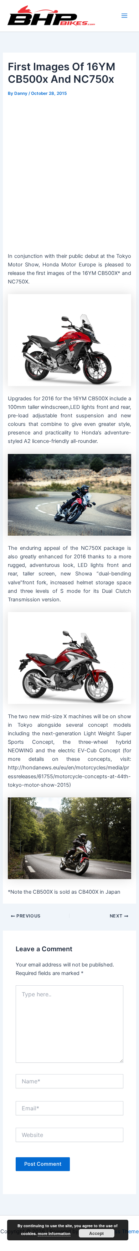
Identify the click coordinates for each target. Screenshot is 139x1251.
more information (54, 1233)
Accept (96, 1233)
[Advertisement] (69, 171)
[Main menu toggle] (124, 15)
